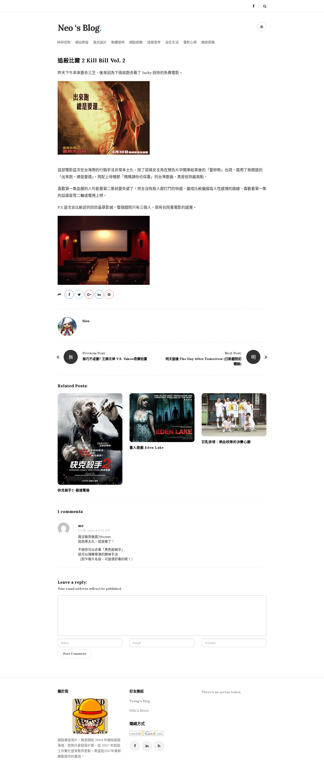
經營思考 (154, 42)
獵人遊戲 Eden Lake (147, 447)
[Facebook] (254, 6)
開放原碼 (208, 42)
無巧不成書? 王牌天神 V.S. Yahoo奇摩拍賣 (115, 359)
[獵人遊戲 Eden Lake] (162, 417)
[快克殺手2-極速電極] (90, 439)
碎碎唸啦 (63, 42)
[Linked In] (147, 746)
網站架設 (81, 42)
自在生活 (172, 42)
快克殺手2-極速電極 (74, 490)
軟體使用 (118, 42)
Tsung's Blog (140, 701)
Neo (85, 321)
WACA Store (139, 710)
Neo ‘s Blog (79, 27)
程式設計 (99, 42)
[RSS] (159, 746)
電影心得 (190, 42)
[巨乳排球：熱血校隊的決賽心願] (234, 414)
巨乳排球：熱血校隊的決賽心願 (226, 442)
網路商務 (136, 42)
